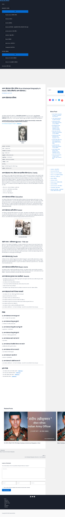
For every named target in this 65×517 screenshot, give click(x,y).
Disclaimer (6, 505)
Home (3, 4)
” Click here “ (19, 123)
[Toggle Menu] (15, 11)
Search (50, 89)
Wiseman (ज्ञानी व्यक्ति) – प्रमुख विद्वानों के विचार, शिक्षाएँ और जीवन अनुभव (16, 26)
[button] (10, 8)
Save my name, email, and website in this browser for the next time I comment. (17, 487)
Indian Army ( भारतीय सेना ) (10, 43)
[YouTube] (32, 496)
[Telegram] (34, 496)
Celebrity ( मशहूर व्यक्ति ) (9, 35)
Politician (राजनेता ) (8, 18)
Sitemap (6, 506)
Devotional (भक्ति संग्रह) (6, 66)
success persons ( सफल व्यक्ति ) (11, 31)
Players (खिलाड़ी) (8, 39)
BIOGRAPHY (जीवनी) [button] (5, 8)
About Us (6, 500)
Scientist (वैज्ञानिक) (8, 22)
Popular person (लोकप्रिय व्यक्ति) (11, 14)
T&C (5, 504)
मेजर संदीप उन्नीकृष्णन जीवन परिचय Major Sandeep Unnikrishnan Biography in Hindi (22, 443)
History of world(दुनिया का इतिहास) (11, 62)
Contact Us (6, 501)
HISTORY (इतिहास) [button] (5, 51)
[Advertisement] (32, 76)
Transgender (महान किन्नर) (10, 47)
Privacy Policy (7, 502)
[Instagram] (30, 496)
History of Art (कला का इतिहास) (10, 57)
